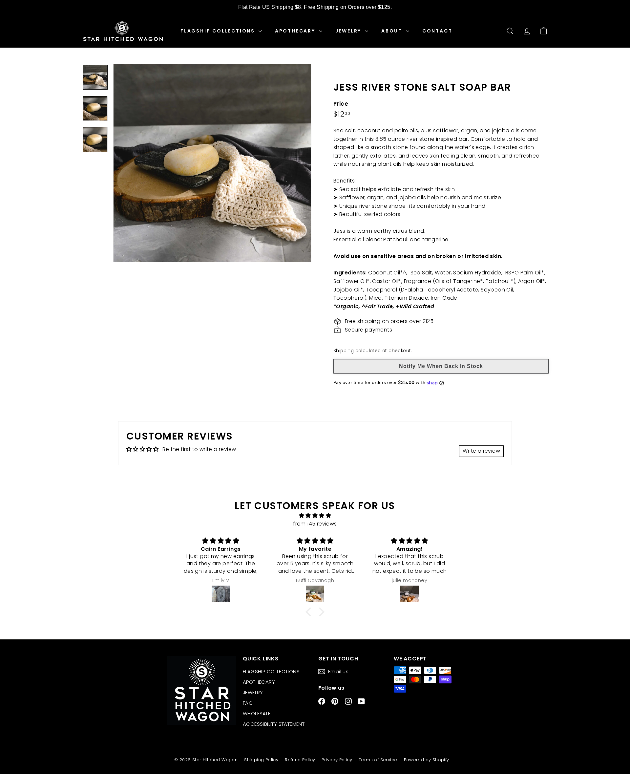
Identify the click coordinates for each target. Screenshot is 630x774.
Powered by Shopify (426, 760)
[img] (315, 515)
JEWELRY (349, 31)
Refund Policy (300, 760)
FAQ (248, 702)
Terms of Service (378, 760)
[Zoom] (212, 163)
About (392, 31)
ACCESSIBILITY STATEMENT (273, 723)
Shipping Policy (261, 760)
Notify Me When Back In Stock (441, 366)
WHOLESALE (257, 713)
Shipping (343, 351)
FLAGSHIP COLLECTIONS (218, 31)
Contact (437, 31)
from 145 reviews (315, 523)
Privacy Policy (337, 760)
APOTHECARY (296, 31)
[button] (310, 611)
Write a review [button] (481, 451)
